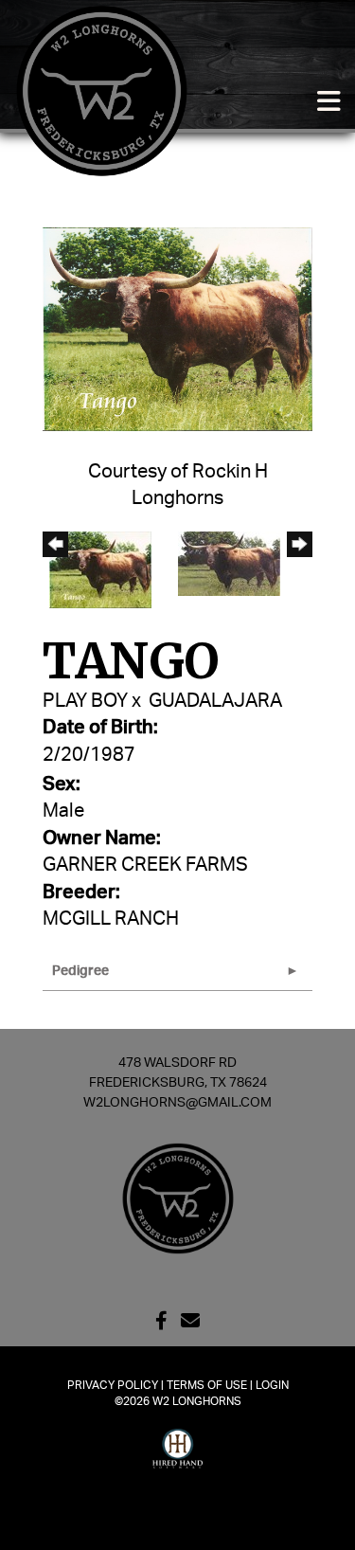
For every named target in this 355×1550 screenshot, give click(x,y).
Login (272, 1385)
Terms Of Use (207, 1385)
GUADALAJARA (215, 701)
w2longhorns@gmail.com (177, 1102)
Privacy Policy (112, 1385)
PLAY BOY (85, 701)
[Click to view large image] (177, 328)
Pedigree (80, 971)
